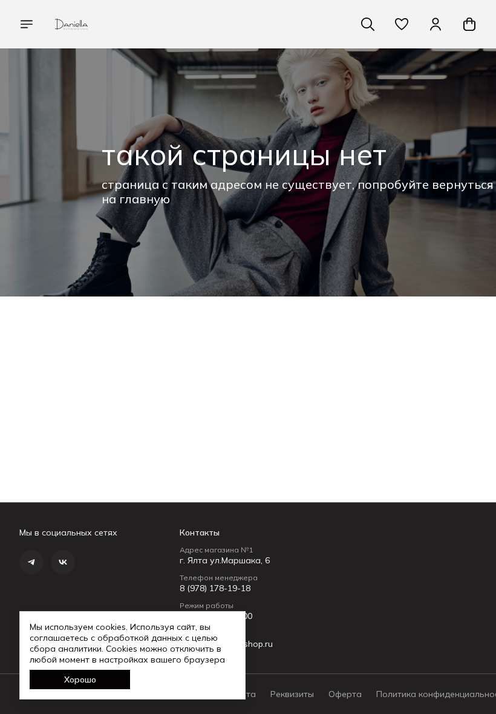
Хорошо (80, 679)
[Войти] (435, 24)
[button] (401, 24)
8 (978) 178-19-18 (215, 588)
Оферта (345, 694)
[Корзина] (469, 24)
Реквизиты (292, 694)
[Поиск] (368, 24)
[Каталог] (26, 24)
